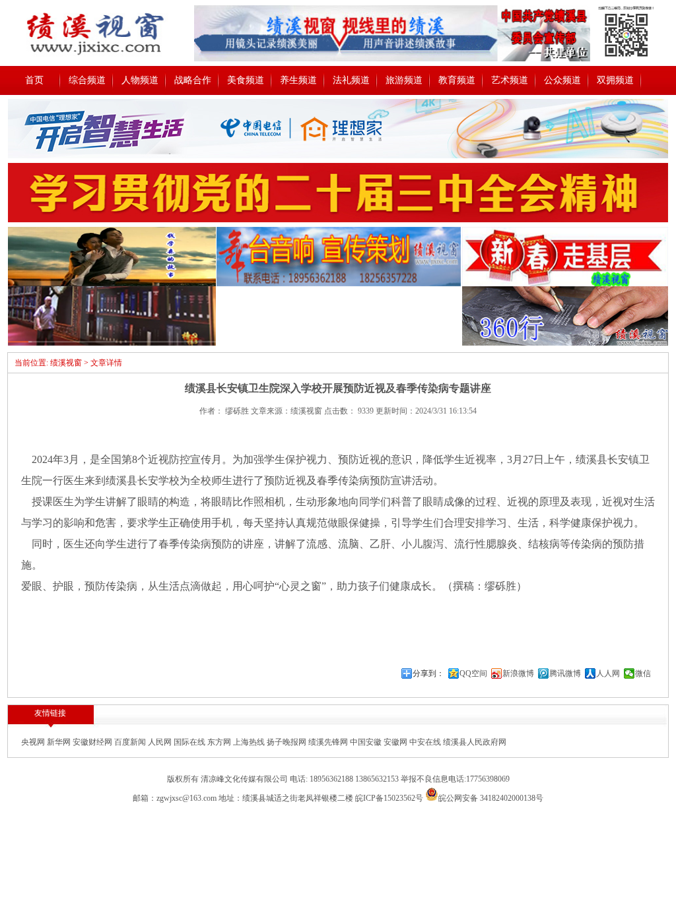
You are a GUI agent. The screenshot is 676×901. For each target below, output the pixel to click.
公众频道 (562, 80)
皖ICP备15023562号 (389, 798)
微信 (643, 673)
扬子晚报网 (287, 742)
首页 (34, 80)
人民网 (161, 742)
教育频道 (456, 80)
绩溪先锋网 (329, 742)
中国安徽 (367, 742)
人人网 (608, 673)
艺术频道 (509, 80)
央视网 (34, 742)
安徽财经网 (93, 742)
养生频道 (298, 80)
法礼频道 (351, 80)
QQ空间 (473, 673)
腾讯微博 (565, 673)
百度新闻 (131, 742)
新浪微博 (518, 673)
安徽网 (396, 742)
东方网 (220, 742)
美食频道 (245, 80)
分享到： (428, 673)
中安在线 (426, 742)
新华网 (60, 742)
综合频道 (87, 80)
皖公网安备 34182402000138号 (490, 798)
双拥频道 (615, 80)
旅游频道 (404, 80)
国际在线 (190, 742)
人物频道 (139, 80)
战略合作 (192, 80)
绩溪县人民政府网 (474, 742)
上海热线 (250, 742)
